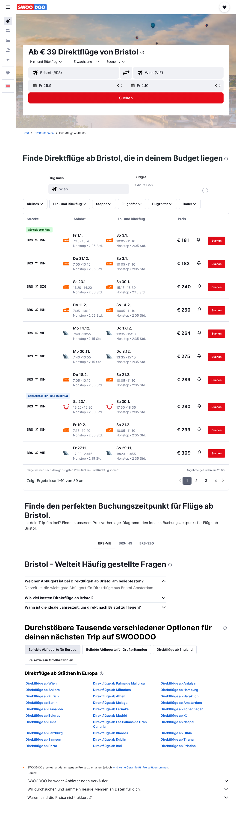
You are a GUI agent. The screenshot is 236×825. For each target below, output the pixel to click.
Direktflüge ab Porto (41, 746)
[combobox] (115, 61)
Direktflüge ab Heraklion (180, 696)
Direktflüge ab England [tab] (175, 649)
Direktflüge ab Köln (176, 715)
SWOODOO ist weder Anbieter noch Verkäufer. (67, 781)
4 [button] (216, 480)
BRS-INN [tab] (125, 543)
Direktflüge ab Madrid (110, 715)
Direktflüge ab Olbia (176, 733)
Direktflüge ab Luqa (41, 722)
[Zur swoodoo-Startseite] (32, 7)
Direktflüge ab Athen (109, 696)
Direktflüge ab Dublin (109, 739)
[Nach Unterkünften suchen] (8, 30)
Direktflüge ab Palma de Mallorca (119, 683)
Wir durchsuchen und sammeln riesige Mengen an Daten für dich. (84, 789)
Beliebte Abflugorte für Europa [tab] (53, 649)
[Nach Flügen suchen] (8, 21)
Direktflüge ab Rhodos (110, 733)
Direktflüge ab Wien (41, 683)
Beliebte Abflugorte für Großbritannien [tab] (116, 649)
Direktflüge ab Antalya (178, 683)
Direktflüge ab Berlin (42, 703)
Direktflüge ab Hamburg (179, 690)
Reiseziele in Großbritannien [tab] (51, 660)
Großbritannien (44, 133)
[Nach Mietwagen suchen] (8, 40)
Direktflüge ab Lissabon (44, 709)
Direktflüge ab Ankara (43, 690)
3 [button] (206, 480)
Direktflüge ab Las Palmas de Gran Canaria (120, 724)
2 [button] (196, 480)
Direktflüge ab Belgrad (43, 715)
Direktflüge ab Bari (107, 746)
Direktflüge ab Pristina (178, 746)
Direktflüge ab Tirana (177, 739)
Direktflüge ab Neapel (177, 722)
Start (26, 133)
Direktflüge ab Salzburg (44, 733)
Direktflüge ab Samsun (43, 739)
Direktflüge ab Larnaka (111, 709)
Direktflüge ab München (112, 690)
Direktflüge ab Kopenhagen (182, 709)
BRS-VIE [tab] (104, 543)
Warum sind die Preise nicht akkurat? (59, 797)
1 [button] (187, 480)
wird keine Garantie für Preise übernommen (140, 767)
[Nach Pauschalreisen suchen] (8, 50)
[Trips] (8, 72)
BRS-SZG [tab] (146, 543)
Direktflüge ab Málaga (110, 703)
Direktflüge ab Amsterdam (181, 703)
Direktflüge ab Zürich (42, 696)
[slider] (205, 190)
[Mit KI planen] (8, 59)
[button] (8, 7)
